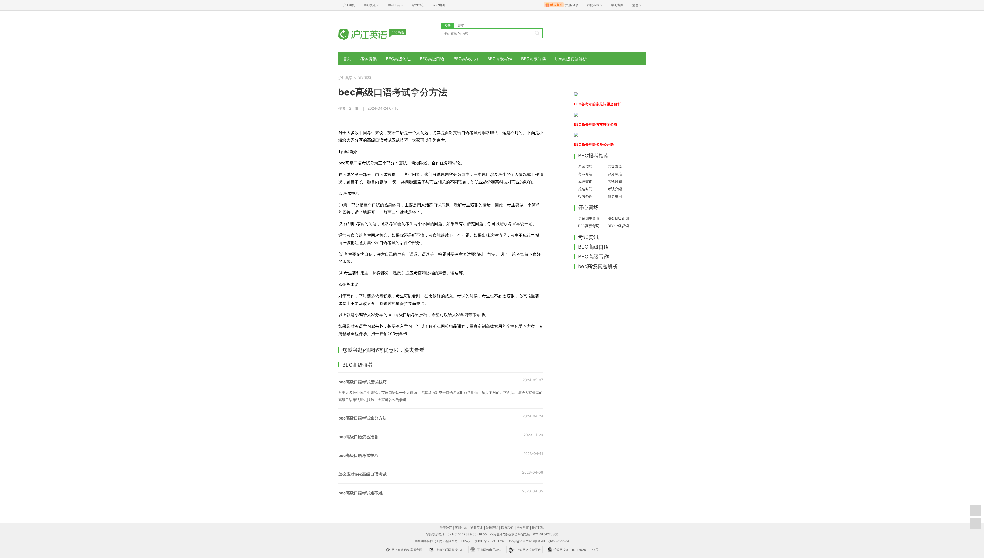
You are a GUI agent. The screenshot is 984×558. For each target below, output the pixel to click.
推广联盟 (538, 528)
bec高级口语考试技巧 (358, 455)
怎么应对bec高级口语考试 (362, 474)
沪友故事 (523, 528)
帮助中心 (418, 5)
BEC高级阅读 (533, 58)
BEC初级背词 (618, 218)
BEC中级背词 (618, 226)
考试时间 (615, 181)
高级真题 (615, 166)
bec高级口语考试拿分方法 (362, 418)
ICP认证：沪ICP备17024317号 (482, 541)
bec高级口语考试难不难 (360, 492)
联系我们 (507, 528)
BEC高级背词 (588, 226)
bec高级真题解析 (571, 58)
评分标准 (615, 174)
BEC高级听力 (466, 58)
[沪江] (370, 34)
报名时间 (585, 189)
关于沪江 (446, 528)
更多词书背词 (589, 218)
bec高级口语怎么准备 (358, 436)
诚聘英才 (476, 528)
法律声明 (492, 528)
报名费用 (615, 196)
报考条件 (585, 196)
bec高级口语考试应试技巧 (362, 381)
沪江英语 (345, 78)
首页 (347, 58)
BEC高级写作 (499, 58)
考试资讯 (368, 58)
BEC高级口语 (432, 58)
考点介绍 (585, 174)
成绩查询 (585, 181)
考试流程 (585, 166)
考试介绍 (615, 189)
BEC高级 (364, 78)
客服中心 (461, 528)
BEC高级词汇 (398, 58)
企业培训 (439, 5)
